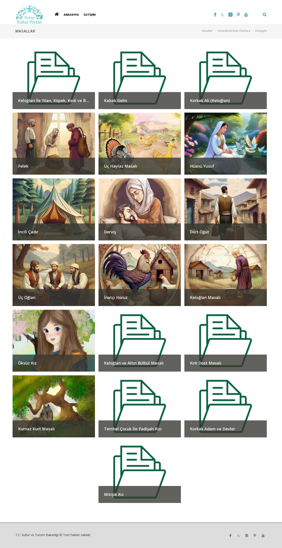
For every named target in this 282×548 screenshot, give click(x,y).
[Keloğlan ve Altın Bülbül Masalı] (141, 373)
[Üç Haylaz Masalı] (141, 176)
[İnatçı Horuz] (141, 307)
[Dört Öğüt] (226, 242)
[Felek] (55, 176)
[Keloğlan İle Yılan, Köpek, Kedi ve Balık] (55, 110)
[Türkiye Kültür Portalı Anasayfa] (29, 15)
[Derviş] (141, 242)
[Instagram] (230, 15)
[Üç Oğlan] (55, 307)
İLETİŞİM (90, 14)
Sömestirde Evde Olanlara (234, 31)
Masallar (207, 31)
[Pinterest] (238, 15)
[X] (222, 15)
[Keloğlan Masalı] (226, 307)
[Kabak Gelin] (141, 110)
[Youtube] (246, 15)
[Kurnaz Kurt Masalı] (55, 439)
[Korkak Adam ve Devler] (226, 439)
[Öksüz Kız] (55, 373)
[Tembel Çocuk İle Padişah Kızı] (141, 439)
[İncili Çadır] (55, 242)
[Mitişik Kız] (141, 504)
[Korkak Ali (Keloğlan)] (226, 110)
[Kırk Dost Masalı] (226, 373)
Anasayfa (261, 31)
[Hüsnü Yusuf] (226, 176)
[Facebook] (215, 15)
